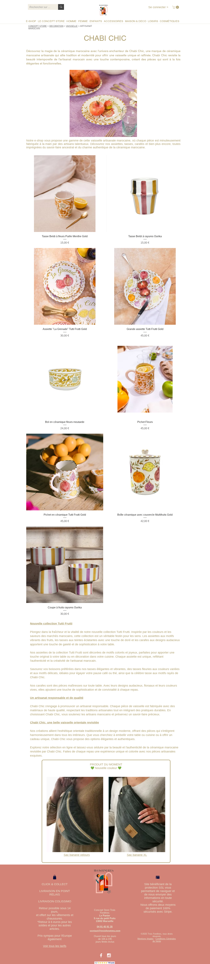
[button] (176, 7)
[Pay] (157, 877)
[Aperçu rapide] (64, 193)
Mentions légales (145, 938)
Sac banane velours (77, 855)
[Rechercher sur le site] (61, 7)
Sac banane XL (137, 855)
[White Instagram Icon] (109, 955)
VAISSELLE (72, 26)
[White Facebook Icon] (101, 955)
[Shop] (54, 877)
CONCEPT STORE (37, 26)
